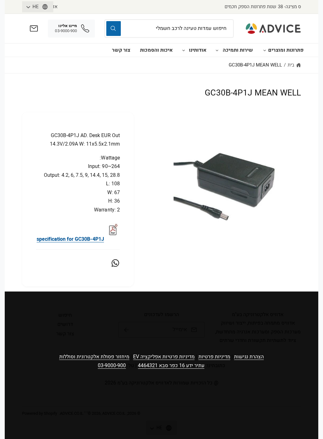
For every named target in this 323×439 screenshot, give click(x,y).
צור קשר (121, 50)
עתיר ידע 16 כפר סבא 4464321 (171, 365)
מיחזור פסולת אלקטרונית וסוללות (94, 357)
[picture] (112, 239)
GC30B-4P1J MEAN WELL (255, 64)
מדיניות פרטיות (214, 357)
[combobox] (169, 29)
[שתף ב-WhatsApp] (115, 263)
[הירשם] (126, 330)
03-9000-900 (112, 365)
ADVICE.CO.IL (71, 413)
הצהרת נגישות (249, 357)
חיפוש (65, 315)
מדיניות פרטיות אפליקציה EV (163, 357)
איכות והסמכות (156, 50)
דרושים (65, 324)
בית (291, 64)
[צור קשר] (34, 29)
